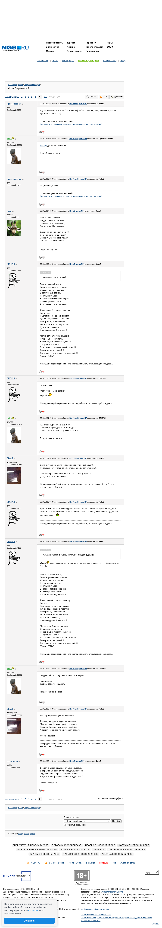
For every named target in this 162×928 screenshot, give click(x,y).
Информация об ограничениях (95, 909)
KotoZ (26, 834)
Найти (55, 60)
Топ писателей (75, 863)
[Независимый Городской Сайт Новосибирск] (15, 49)
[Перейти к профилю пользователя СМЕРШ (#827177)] (14, 288)
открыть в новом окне (76, 825)
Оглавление (42, 60)
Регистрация (68, 60)
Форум (50, 51)
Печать (93, 97)
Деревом (118, 97)
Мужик (32, 834)
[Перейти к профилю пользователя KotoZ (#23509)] (14, 163)
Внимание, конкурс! (88, 60)
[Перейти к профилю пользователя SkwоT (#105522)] (14, 483)
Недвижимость (54, 42)
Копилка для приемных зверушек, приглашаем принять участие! (71, 124)
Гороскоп (91, 42)
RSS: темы (35, 863)
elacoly (20, 834)
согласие (33, 910)
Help (114, 863)
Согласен (29, 920)
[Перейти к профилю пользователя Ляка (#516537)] (14, 235)
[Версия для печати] (40, 132)
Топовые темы (109, 60)
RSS (105, 97)
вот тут (43, 145)
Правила (103, 863)
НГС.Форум (12, 85)
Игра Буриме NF (76, 211)
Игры (110, 42)
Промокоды (92, 51)
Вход (123, 60)
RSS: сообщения (56, 863)
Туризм (71, 42)
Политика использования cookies (96, 915)
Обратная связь (127, 863)
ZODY (110, 47)
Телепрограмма (94, 47)
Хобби (20, 85)
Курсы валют (74, 51)
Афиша (71, 47)
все (45, 96)
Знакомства (52, 47)
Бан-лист (90, 863)
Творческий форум (32, 85)
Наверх (155, 923)
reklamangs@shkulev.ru (112, 892)
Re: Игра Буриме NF (78, 104)
